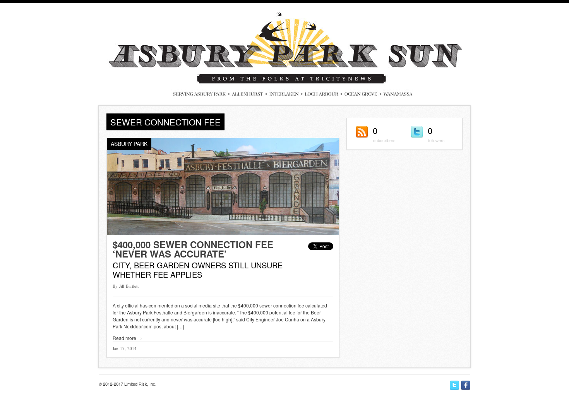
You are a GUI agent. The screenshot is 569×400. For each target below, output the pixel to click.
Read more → (127, 338)
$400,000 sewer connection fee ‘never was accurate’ (193, 249)
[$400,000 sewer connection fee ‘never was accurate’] (223, 233)
